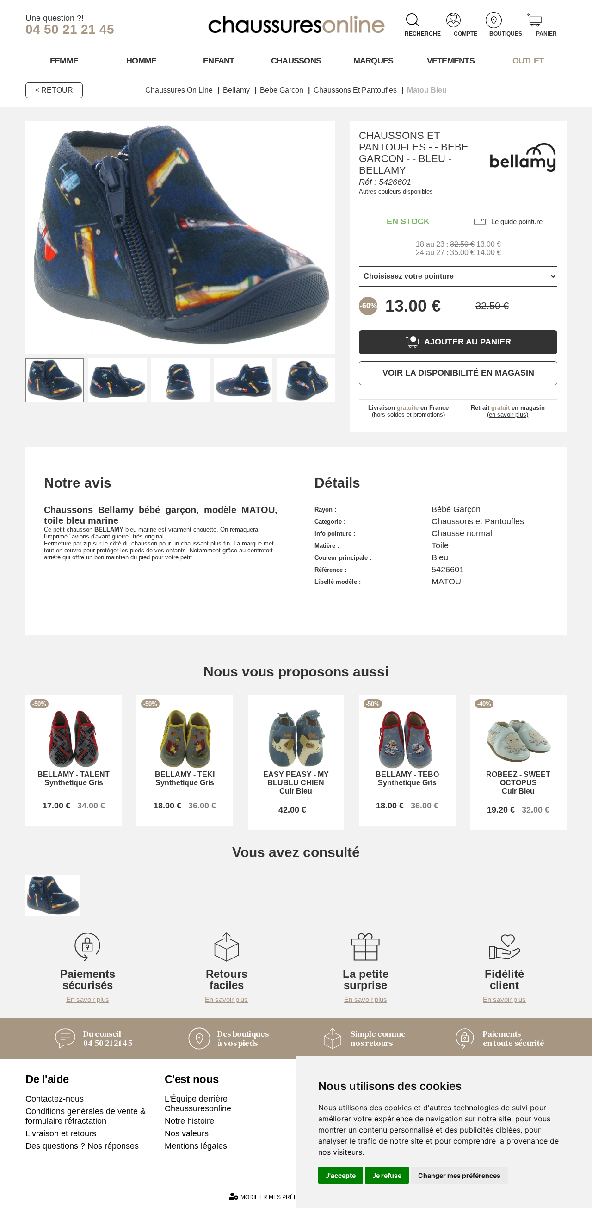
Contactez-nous (54, 1098)
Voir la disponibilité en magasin (458, 372)
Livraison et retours (60, 1133)
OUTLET (528, 60)
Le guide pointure (517, 221)
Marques (373, 60)
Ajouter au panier (467, 341)
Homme (141, 60)
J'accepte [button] (341, 1175)
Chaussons (296, 60)
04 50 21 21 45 (69, 29)
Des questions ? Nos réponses (82, 1146)
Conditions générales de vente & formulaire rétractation (85, 1116)
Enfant (218, 60)
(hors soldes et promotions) (408, 411)
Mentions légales (196, 1146)
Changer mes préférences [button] (459, 1175)
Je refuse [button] (386, 1175)
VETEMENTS (451, 60)
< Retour (54, 90)
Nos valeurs (187, 1133)
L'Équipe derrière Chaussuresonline (198, 1103)
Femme (64, 60)
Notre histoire (189, 1121)
